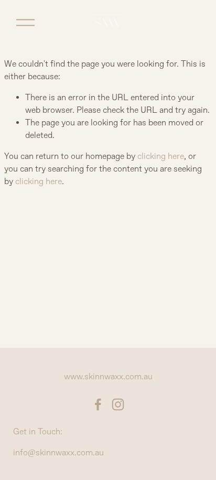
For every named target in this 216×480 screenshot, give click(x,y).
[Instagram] (118, 404)
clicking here (160, 156)
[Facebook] (98, 404)
